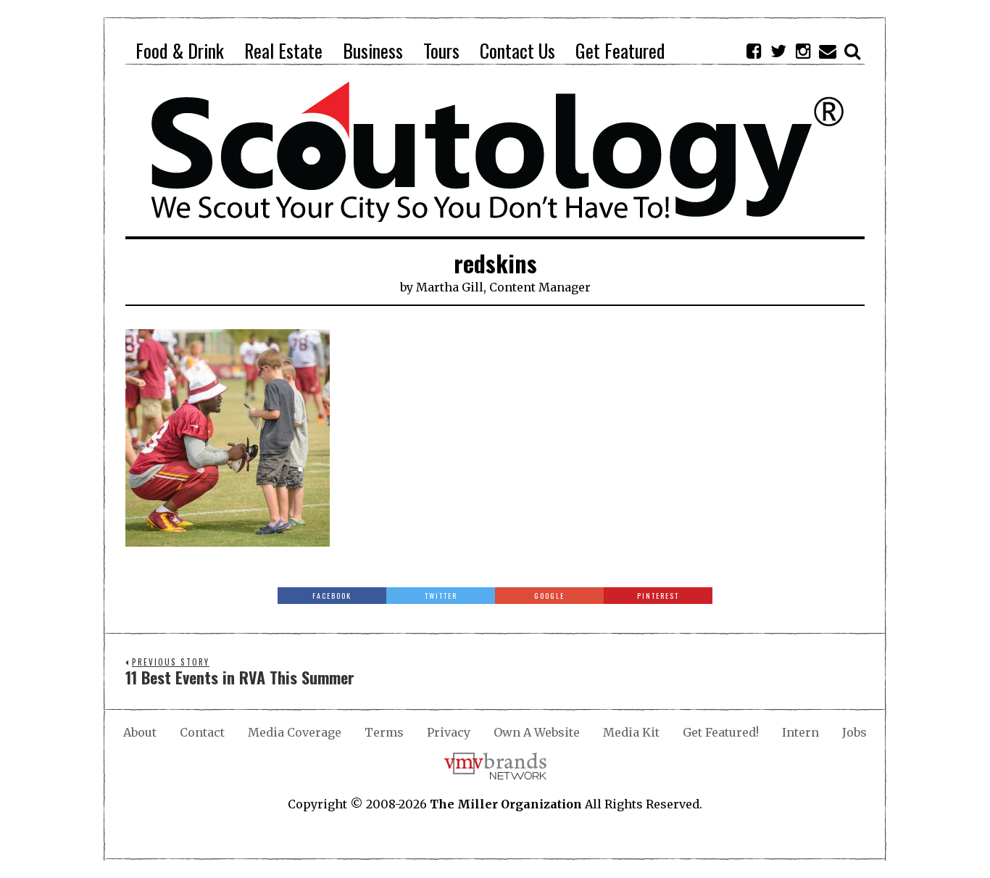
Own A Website (537, 732)
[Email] (827, 50)
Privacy (448, 732)
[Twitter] (778, 50)
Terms (384, 732)
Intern (800, 732)
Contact (202, 732)
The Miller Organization (506, 804)
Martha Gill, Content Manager (503, 287)
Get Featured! (721, 732)
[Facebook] (753, 50)
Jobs (854, 732)
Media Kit (631, 732)
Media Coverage (294, 732)
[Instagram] (803, 50)
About (140, 732)
